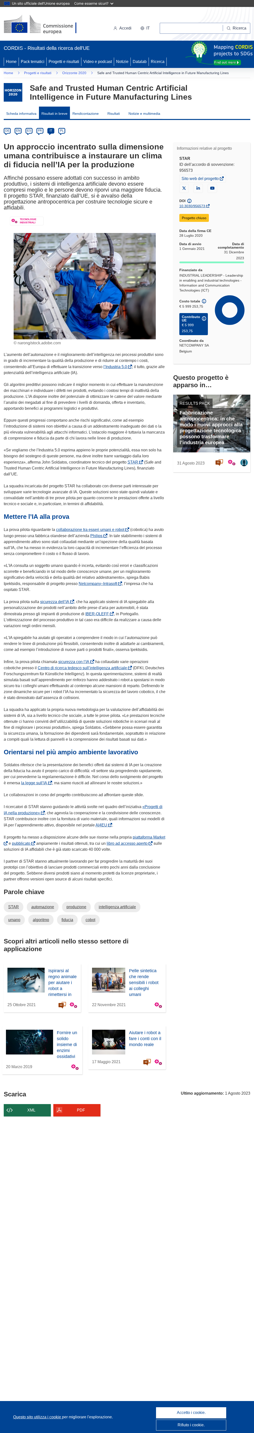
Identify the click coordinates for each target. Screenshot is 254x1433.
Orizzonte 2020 (74, 73)
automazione (42, 907)
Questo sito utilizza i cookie (37, 1417)
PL (62, 130)
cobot (90, 920)
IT (51, 130)
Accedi (125, 28)
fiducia (67, 920)
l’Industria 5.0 (116, 367)
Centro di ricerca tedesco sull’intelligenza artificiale (83, 668)
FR (40, 130)
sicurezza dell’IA (55, 602)
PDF (81, 1110)
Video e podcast (97, 61)
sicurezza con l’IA (74, 662)
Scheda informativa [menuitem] (21, 114)
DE (7, 130)
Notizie (122, 61)
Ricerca (157, 61)
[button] (145, 28)
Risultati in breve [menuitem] (54, 114)
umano (14, 920)
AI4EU (102, 825)
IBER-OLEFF (98, 614)
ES (29, 130)
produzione (76, 907)
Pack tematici (32, 61)
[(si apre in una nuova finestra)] (43, 25)
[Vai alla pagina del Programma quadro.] (13, 92)
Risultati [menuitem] (113, 114)
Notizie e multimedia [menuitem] (144, 114)
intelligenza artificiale (117, 907)
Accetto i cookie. (191, 1412)
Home (11, 61)
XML (31, 1110)
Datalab (140, 61)
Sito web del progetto (200, 179)
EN (18, 130)
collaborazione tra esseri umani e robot (91, 529)
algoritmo (41, 920)
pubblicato (22, 843)
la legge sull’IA (35, 783)
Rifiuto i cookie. (191, 1425)
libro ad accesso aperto (128, 843)
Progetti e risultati (64, 61)
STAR (133, 462)
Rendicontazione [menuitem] (85, 114)
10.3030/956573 (192, 206)
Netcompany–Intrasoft (99, 584)
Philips (97, 536)
